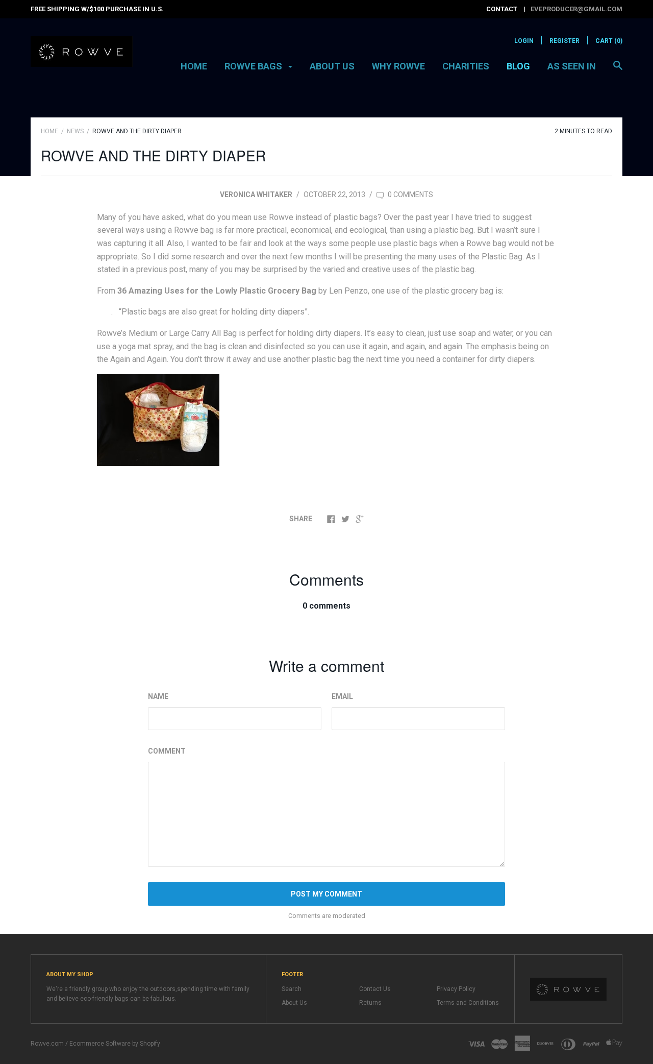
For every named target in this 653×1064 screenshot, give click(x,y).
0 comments (409, 194)
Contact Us (375, 989)
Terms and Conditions (468, 1002)
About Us (332, 66)
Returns (370, 1002)
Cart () (608, 40)
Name (158, 696)
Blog (518, 66)
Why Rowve (398, 66)
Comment (167, 751)
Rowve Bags (254, 66)
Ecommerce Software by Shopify (114, 1043)
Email (342, 696)
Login (524, 40)
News (75, 131)
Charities (465, 66)
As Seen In (571, 66)
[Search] (617, 70)
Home (194, 66)
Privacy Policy (456, 989)
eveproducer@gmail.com (576, 9)
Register (564, 40)
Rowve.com (47, 1043)
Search (292, 989)
